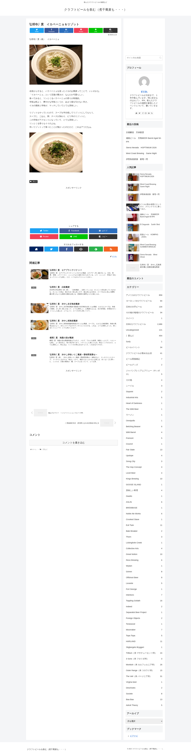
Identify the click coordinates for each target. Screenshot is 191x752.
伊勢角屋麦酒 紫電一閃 (137, 159)
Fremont (144, 438)
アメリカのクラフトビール (144, 295)
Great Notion (144, 554)
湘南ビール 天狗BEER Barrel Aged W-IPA (143, 140)
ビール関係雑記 (144, 359)
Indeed (144, 606)
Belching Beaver (144, 426)
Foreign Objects (144, 618)
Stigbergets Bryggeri (144, 647)
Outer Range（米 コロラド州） (144, 670)
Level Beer (144, 473)
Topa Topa (144, 635)
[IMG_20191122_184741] (55, 172)
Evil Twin (144, 525)
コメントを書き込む (73, 442)
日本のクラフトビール (144, 324)
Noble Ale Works (144, 514)
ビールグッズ (144, 365)
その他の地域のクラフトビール (144, 312)
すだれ (144, 91)
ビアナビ (134, 736)
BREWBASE (144, 508)
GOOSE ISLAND (144, 484)
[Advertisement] (73, 205)
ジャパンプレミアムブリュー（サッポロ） (144, 372)
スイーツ (144, 318)
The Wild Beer (144, 409)
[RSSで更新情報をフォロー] (111, 249)
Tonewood (144, 624)
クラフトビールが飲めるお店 (144, 353)
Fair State (144, 450)
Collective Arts (144, 548)
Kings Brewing (144, 479)
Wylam (144, 566)
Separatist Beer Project (144, 612)
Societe (144, 694)
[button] (160, 57)
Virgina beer (144, 682)
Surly (144, 341)
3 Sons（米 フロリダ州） (144, 659)
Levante (144, 583)
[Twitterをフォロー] (51, 249)
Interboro (144, 595)
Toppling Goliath (144, 601)
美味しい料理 (144, 490)
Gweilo (144, 496)
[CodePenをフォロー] (81, 249)
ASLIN (144, 502)
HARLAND (144, 641)
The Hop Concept (144, 467)
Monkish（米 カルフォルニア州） (144, 665)
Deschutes (144, 688)
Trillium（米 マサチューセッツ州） (144, 653)
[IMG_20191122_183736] (55, 84)
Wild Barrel (144, 432)
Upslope (144, 455)
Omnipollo (144, 421)
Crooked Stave (144, 519)
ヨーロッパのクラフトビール (144, 301)
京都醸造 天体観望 (135, 132)
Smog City (144, 461)
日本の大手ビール (144, 307)
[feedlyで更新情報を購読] (96, 249)
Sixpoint (144, 391)
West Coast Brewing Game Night (141, 153)
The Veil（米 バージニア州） (144, 676)
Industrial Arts (144, 397)
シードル (144, 386)
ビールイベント (144, 347)
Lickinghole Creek (144, 543)
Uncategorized (144, 330)
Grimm (144, 572)
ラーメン (144, 415)
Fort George (144, 589)
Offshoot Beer (144, 577)
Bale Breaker (144, 531)
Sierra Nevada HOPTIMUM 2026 (141, 147)
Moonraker (144, 630)
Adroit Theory (144, 705)
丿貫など (34, 181)
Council (144, 444)
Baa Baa (144, 699)
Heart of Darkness (144, 403)
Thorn (144, 537)
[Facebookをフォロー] (66, 249)
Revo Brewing (144, 560)
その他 (144, 380)
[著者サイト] (36, 249)
